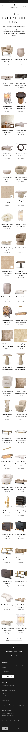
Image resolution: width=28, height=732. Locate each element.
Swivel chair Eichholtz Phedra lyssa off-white (7, 488)
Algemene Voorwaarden (8, 685)
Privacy (3, 688)
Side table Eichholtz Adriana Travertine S (7, 368)
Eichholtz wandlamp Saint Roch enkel (7, 107)
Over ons (4, 693)
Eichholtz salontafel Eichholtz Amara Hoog (7, 155)
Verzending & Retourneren (8, 690)
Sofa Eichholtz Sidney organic (7, 249)
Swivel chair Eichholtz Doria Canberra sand (21, 415)
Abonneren (8, 676)
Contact (4, 695)
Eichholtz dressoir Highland (21, 559)
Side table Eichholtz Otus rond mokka (21, 107)
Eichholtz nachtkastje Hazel (21, 535)
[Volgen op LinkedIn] (18, 720)
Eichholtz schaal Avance (7, 178)
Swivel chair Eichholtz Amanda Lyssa (7, 392)
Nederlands (13, 724)
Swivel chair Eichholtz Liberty (21, 249)
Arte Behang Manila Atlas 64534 (7, 202)
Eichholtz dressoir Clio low (21, 582)
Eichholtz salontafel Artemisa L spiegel (21, 439)
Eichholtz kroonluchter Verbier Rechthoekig (21, 321)
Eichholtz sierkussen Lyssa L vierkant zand (7, 345)
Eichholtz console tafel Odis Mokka (21, 155)
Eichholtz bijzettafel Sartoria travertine (20, 202)
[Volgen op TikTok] (14, 720)
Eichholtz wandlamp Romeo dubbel (7, 512)
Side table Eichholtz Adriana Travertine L (20, 368)
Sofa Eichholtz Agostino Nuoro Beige (7, 629)
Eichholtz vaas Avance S (21, 60)
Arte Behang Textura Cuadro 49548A (7, 272)
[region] (14, 650)
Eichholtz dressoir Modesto (7, 582)
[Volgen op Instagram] (6, 720)
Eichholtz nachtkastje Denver (21, 512)
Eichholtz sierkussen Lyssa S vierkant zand (21, 392)
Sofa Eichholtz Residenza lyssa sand (21, 606)
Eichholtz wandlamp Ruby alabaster (20, 225)
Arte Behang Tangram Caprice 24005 (21, 345)
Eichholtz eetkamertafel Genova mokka (21, 273)
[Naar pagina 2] (20, 638)
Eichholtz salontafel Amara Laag (21, 131)
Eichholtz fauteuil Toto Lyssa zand (7, 60)
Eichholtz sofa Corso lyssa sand (20, 488)
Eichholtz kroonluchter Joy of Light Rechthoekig (7, 464)
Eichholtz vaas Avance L (7, 298)
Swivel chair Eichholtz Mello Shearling (7, 225)
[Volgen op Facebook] (2, 720)
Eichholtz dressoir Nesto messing (7, 559)
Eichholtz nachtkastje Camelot (7, 535)
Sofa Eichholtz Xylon (7, 83)
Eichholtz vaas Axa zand (7, 415)
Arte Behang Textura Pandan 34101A (7, 131)
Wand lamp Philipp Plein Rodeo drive (20, 629)
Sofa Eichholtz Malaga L (7, 606)
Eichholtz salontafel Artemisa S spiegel (7, 439)
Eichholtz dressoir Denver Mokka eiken (20, 84)
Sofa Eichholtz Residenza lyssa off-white (20, 464)
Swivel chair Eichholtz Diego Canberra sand (21, 178)
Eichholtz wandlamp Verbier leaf (7, 321)
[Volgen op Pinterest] (10, 720)
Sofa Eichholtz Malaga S (21, 298)
